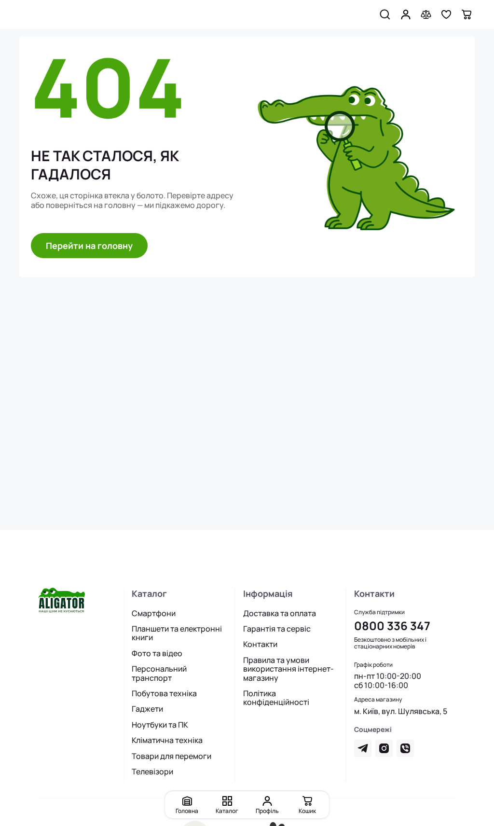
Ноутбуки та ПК (160, 724)
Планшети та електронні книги (177, 633)
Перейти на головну (89, 245)
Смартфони (154, 613)
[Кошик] (466, 14)
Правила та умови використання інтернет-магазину (288, 669)
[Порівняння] (426, 14)
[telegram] (363, 748)
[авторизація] (406, 14)
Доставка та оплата (279, 613)
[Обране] (446, 14)
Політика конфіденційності (276, 698)
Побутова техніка (164, 693)
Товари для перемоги (171, 756)
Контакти (260, 644)
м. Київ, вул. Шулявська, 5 (400, 711)
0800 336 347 (392, 625)
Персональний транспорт (159, 673)
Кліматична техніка (167, 740)
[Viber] (405, 748)
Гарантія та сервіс (277, 628)
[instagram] (384, 748)
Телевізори (152, 771)
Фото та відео (157, 653)
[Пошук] (385, 14)
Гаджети (147, 708)
